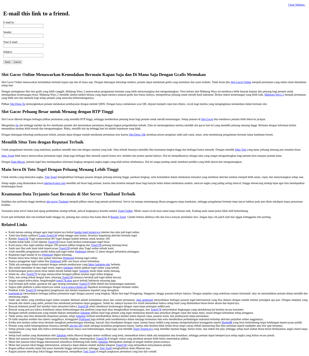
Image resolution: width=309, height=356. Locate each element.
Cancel (17, 62)
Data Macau (18, 161)
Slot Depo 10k (137, 134)
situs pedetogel (144, 299)
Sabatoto (68, 267)
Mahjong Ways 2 (274, 94)
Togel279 (31, 274)
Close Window (297, 4)
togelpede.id (15, 293)
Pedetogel (80, 251)
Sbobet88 (227, 322)
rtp (17, 125)
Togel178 (31, 290)
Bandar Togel (118, 216)
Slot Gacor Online (241, 82)
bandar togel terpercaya (87, 232)
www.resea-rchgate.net (74, 286)
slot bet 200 (76, 325)
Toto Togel (51, 177)
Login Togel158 (48, 235)
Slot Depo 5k (17, 103)
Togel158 (23, 238)
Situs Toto (240, 149)
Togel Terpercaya (143, 328)
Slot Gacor (207, 119)
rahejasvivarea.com (54, 183)
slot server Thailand (57, 201)
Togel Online (125, 210)
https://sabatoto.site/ (99, 264)
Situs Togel (7, 155)
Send (7, 62)
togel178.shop (64, 280)
